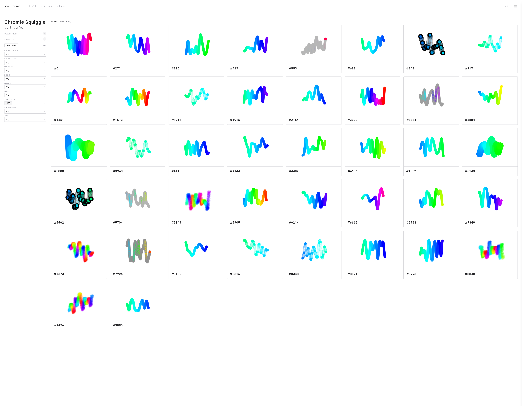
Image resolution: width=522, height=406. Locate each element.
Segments (8, 83)
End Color (8, 67)
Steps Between (10, 107)
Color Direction (11, 51)
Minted (54, 21)
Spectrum (8, 91)
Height (7, 75)
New (62, 21)
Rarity (68, 21)
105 (8, 103)
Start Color (9, 99)
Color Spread (10, 59)
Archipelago (12, 6)
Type (6, 116)
